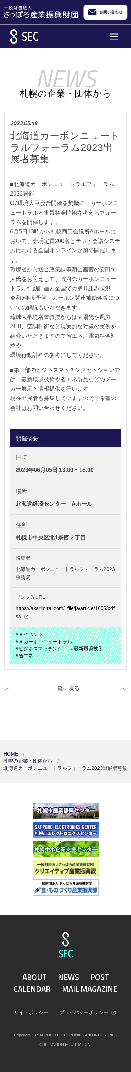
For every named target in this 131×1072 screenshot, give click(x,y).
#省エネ (24, 655)
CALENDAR (32, 989)
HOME (11, 754)
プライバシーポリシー (84, 1012)
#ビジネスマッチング (39, 648)
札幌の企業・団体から (28, 761)
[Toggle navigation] (114, 37)
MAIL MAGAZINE (89, 989)
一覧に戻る (66, 688)
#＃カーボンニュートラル (44, 641)
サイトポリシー (31, 1012)
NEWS (68, 977)
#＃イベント (29, 634)
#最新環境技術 (87, 648)
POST (99, 977)
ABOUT (34, 977)
